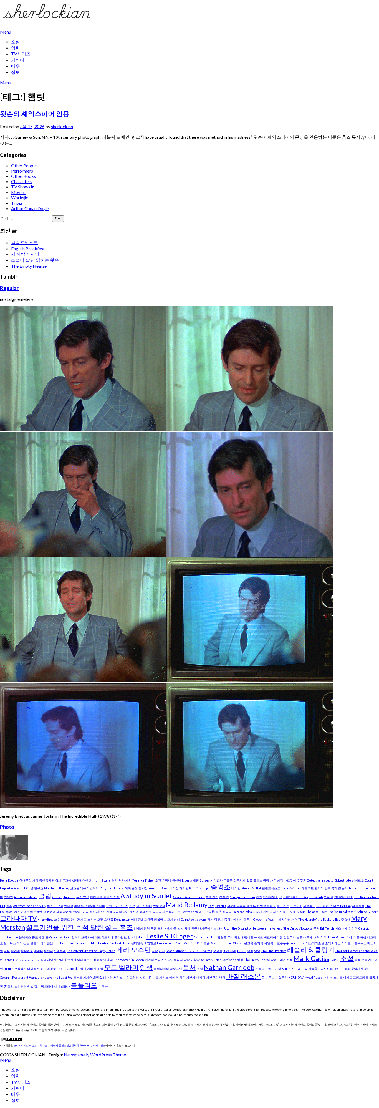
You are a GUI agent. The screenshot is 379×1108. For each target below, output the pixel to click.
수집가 (71, 959)
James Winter (291, 888)
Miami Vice (182, 943)
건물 (109, 911)
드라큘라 (60, 951)
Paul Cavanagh (199, 888)
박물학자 (159, 906)
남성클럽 (176, 968)
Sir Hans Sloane (100, 880)
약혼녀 (238, 937)
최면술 (97, 977)
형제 (58, 880)
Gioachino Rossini (265, 919)
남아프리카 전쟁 (282, 959)
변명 (259, 897)
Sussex (204, 880)
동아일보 (121, 937)
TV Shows (20, 186)
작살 (187, 959)
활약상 (143, 888)
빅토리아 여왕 (273, 937)
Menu (5, 31)
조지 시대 (229, 951)
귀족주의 (309, 906)
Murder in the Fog (56, 888)
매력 (317, 937)
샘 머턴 (108, 977)
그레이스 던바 (343, 897)
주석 (230, 937)
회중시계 (239, 880)
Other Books (23, 176)
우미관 (61, 959)
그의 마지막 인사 (117, 906)
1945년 (28, 888)
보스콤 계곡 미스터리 (84, 888)
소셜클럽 (261, 968)
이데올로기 (84, 959)
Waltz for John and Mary (29, 906)
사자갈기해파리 (172, 959)
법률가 (65, 986)
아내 (350, 937)
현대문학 (25, 880)
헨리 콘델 (96, 897)
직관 (182, 977)
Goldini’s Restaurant (14, 977)
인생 (146, 967)
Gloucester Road (338, 968)
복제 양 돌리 (339, 888)
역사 (121, 880)
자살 (155, 951)
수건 (101, 986)
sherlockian (62, 126)
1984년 (335, 959)
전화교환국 (145, 919)
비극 (85, 911)
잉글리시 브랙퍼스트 (167, 911)
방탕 (240, 959)
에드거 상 (274, 968)
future (8, 968)
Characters (21, 181)
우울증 (228, 880)
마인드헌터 (131, 977)
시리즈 (274, 911)
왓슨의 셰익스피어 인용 (34, 113)
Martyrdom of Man (242, 897)
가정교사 (216, 880)
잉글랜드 (64, 919)
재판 (196, 880)
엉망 (257, 951)
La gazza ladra (242, 911)
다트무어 (290, 880)
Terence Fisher (143, 880)
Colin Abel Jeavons (193, 919)
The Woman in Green (129, 959)
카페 (177, 919)
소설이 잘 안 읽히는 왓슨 (35, 260)
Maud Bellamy (187, 904)
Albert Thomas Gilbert (312, 911)
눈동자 (301, 937)
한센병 (176, 880)
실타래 (76, 880)
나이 (91, 937)
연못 (266, 911)
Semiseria (229, 959)
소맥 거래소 (333, 943)
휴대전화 (146, 911)
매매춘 (173, 977)
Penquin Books (158, 888)
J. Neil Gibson (336, 937)
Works (17, 197)
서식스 (118, 977)
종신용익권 (46, 880)
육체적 (48, 951)
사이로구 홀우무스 (354, 943)
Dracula (220, 906)
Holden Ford (165, 943)
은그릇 (248, 943)
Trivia (16, 203)
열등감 (283, 977)
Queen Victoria (59, 937)
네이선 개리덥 (179, 888)
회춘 (219, 911)
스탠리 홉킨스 (292, 897)
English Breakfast (28, 248)
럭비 (168, 880)
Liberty (187, 880)
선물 (26, 943)
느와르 (284, 911)
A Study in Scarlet (146, 896)
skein (141, 937)
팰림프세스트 (24, 242)
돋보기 (273, 977)
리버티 (38, 951)
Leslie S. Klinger (169, 936)
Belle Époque (9, 880)
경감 (115, 880)
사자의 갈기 (121, 911)
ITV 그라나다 (22, 959)
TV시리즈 (21, 53)
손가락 (258, 943)
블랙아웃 (27, 951)
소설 (15, 41)
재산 (220, 928)
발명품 (51, 968)
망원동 (221, 937)
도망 (161, 928)
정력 (147, 928)
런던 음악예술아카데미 (89, 906)
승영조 (221, 887)
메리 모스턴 (133, 949)
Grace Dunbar (176, 951)
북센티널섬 (161, 968)
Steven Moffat (251, 888)
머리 (327, 977)
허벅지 (195, 943)
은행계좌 (358, 906)
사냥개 (257, 911)
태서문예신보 (207, 928)
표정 (211, 906)
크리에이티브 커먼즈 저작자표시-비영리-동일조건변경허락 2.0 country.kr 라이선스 (59, 1045)
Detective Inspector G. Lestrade (329, 880)
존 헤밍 (9, 986)
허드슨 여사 (208, 943)
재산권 (134, 911)
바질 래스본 (243, 976)
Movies (18, 192)
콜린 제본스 (97, 911)
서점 (35, 880)
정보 (15, 72)
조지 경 (224, 897)
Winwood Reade (311, 977)
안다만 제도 (79, 919)
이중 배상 (359, 937)
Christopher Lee (63, 897)
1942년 (241, 951)
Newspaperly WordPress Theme (95, 1054)
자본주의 (212, 977)
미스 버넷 (341, 928)
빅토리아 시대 (50, 986)
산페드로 (358, 880)
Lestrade (187, 911)
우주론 (301, 880)
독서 (189, 967)
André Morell (72, 911)
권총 (9, 906)
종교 (23, 911)
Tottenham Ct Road (230, 943)
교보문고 (49, 911)
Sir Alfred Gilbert (366, 911)
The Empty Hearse (29, 266)
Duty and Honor (110, 888)
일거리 (132, 937)
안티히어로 (270, 897)
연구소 (38, 888)
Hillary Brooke (47, 919)
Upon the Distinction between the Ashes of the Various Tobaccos (268, 928)
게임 (128, 880)
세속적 (108, 897)
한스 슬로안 (204, 951)
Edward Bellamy (340, 906)
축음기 (247, 919)
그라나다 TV (18, 918)
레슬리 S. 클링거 (311, 949)
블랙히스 (25, 937)
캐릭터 (17, 59)
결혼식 (34, 943)
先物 (212, 911)
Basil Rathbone (119, 943)
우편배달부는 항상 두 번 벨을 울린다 (251, 906)
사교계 (168, 919)
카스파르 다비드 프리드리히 (349, 977)
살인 (83, 968)
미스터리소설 (315, 943)
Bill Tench (327, 928)
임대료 (68, 906)
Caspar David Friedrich (189, 897)
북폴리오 (84, 985)
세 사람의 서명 (25, 253)
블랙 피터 (212, 897)
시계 (116, 897)
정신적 (353, 928)
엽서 (162, 951)
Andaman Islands (25, 897)
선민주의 (290, 937)
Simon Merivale (293, 968)
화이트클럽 (34, 911)
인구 (194, 928)
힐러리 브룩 (79, 937)
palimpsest (297, 943)
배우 (15, 66)
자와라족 (171, 928)
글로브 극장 (261, 880)
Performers (22, 170)
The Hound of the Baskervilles (319, 919)
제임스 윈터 (144, 906)
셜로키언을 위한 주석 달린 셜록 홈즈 (79, 927)
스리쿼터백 (22, 986)
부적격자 (20, 968)
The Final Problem (273, 951)
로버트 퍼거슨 (82, 977)
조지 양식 (184, 928)
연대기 (8, 897)
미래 (134, 919)
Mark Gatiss (311, 958)
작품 (59, 911)
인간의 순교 (153, 959)
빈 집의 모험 (55, 906)
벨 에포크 (201, 911)
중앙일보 (150, 943)
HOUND (294, 977)
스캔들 (108, 919)
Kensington (122, 919)
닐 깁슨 (35, 986)
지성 (293, 911)
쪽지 (265, 977)
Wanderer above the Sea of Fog (50, 977)
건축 (327, 888)
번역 (222, 977)
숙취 (250, 951)
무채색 (66, 880)
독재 (310, 937)
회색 (323, 937)
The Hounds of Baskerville (72, 943)
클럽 (45, 896)
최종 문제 (99, 959)
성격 (280, 880)
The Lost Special (68, 968)
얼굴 (249, 880)
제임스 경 (283, 906)
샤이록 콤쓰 (130, 888)
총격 (110, 959)
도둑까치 (296, 906)
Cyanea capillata (205, 937)
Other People (24, 165)
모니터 (191, 951)
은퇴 (200, 968)
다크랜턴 (322, 906)
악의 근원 (46, 943)
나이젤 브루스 (36, 968)
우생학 (217, 951)
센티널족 (137, 943)
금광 (154, 928)
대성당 (200, 977)
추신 (85, 880)
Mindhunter (99, 943)
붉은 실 (328, 897)
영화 (15, 47)
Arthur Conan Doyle (30, 208)
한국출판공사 (317, 968)
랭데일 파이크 (253, 937)
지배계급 (93, 968)
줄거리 (15, 951)
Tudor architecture (361, 888)
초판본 (159, 880)
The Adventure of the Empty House (91, 951)
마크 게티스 (160, 977)
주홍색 (345, 919)
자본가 (190, 977)
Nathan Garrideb (229, 967)
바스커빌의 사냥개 (43, 959)
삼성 (132, 906)
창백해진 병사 (360, 968)
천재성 (138, 928)
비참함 (195, 959)
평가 (210, 919)
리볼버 (158, 919)
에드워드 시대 (104, 937)
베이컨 (236, 888)
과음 (7, 951)
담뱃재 (218, 919)
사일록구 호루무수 (276, 943)
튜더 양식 (82, 897)
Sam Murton (212, 959)
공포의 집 (38, 937)
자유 (273, 880)
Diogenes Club (312, 897)
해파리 (227, 911)
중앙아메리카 (233, 919)
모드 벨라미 (121, 967)
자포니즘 (146, 977)
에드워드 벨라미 (313, 888)
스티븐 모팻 (95, 919)
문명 (316, 928)
